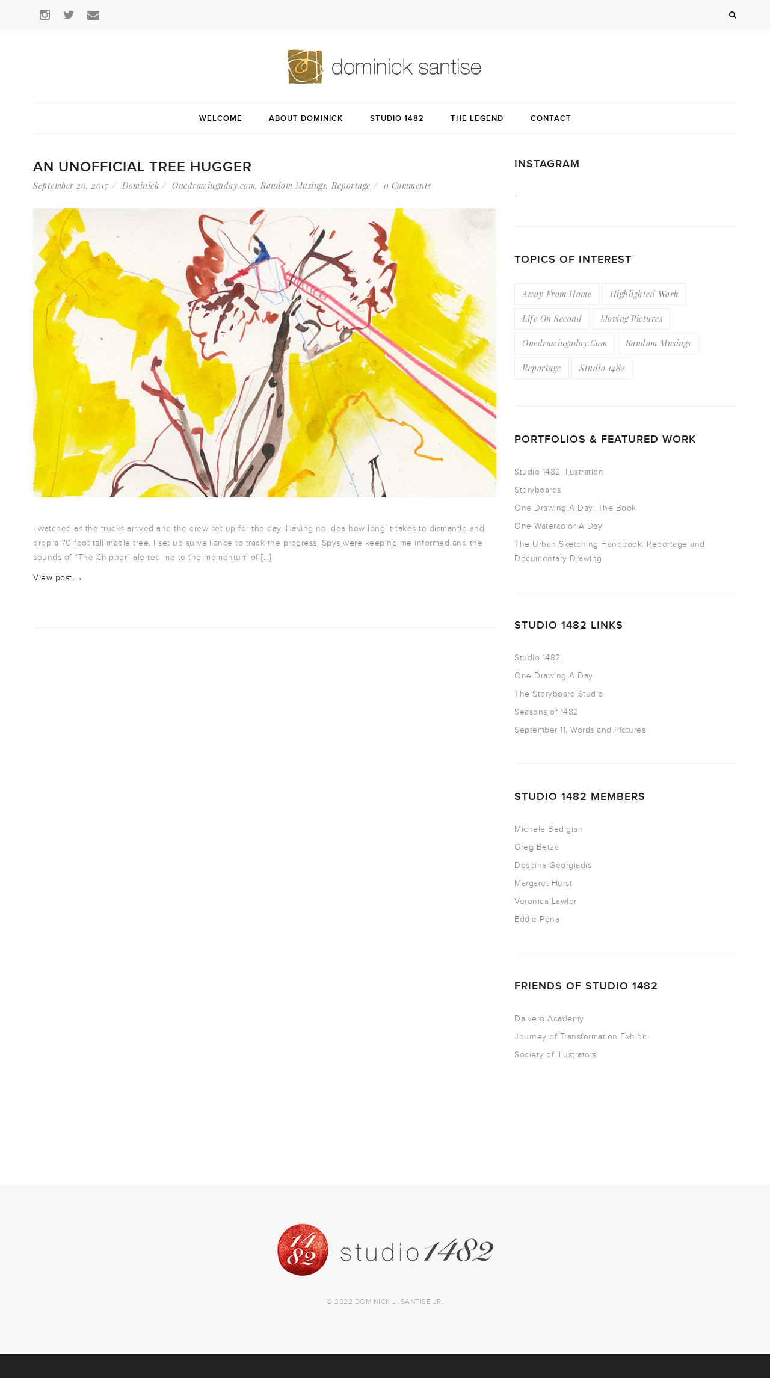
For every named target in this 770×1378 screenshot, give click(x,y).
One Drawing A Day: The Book (575, 508)
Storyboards (537, 490)
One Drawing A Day (553, 676)
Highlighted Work (644, 294)
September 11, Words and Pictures (579, 730)
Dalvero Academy (549, 1019)
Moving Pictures (631, 318)
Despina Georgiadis (552, 865)
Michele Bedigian (548, 829)
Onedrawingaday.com (213, 185)
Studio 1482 (602, 368)
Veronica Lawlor (545, 901)
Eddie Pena (536, 919)
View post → (58, 578)
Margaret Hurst (543, 883)
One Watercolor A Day (558, 526)
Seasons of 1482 (546, 712)
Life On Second (552, 318)
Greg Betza (536, 847)
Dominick (140, 185)
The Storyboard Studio (558, 694)
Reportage (351, 185)
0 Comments (407, 185)
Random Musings (293, 185)
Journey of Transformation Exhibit (580, 1037)
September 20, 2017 (71, 185)
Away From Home (556, 294)
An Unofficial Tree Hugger (142, 167)
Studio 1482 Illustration (558, 472)
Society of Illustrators (555, 1055)
